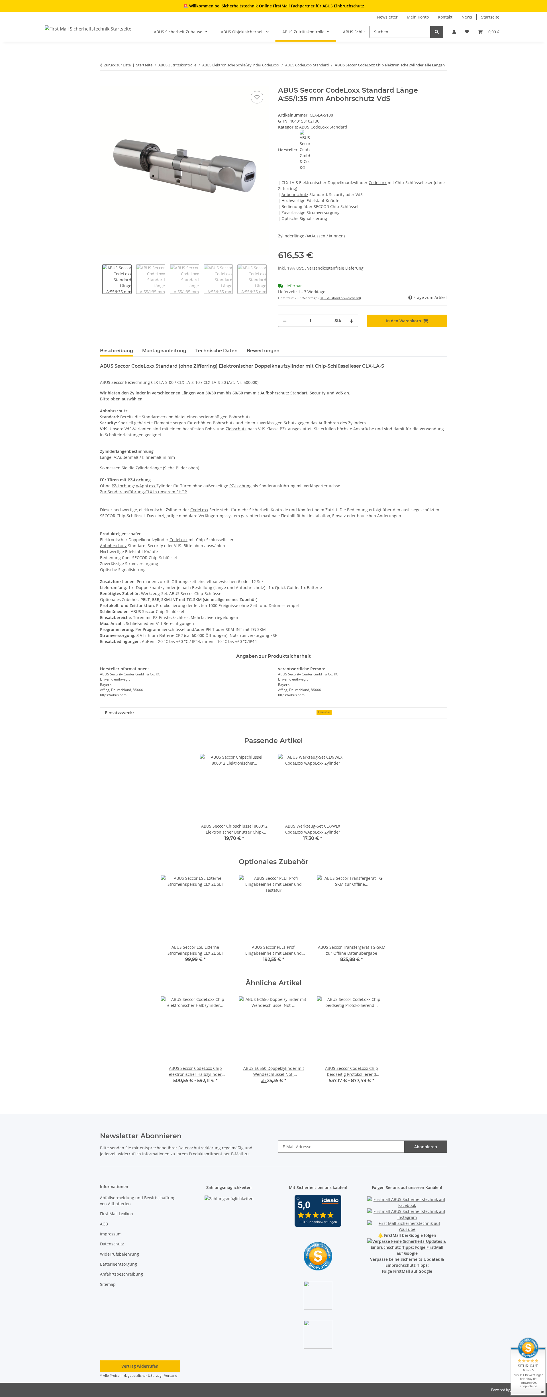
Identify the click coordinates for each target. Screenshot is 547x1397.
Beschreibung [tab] (116, 350)
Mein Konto (418, 17)
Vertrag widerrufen (139, 1366)
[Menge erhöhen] (351, 321)
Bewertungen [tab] (263, 350)
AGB (104, 1224)
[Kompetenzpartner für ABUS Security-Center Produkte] (407, 1246)
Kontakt (445, 17)
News (467, 17)
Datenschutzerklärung (199, 1147)
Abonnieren (425, 1146)
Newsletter (387, 17)
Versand (170, 1375)
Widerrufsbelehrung (119, 1254)
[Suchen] (436, 32)
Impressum (111, 1234)
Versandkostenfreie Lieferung (335, 268)
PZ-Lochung (139, 479)
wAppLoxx (146, 485)
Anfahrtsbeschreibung (121, 1274)
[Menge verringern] (284, 321)
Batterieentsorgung (118, 1264)
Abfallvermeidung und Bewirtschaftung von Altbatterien (137, 1200)
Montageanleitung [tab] (164, 350)
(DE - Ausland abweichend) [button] (340, 298)
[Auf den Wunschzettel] (257, 97)
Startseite (490, 17)
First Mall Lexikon (116, 1213)
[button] (454, 32)
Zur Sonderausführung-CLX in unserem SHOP (143, 491)
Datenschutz (112, 1244)
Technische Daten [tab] (216, 350)
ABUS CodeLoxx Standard (323, 127)
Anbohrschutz (294, 194)
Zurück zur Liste (117, 65)
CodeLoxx (378, 182)
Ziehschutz (236, 428)
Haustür (324, 712)
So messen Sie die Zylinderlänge (131, 468)
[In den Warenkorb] (104, 83)
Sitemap (108, 1284)
